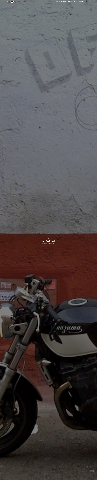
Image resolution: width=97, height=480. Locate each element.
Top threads (80, 1)
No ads (75, 1)
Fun (48, 238)
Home (56, 1)
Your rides (70, 1)
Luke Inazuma (44, 243)
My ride (64, 1)
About (60, 1)
